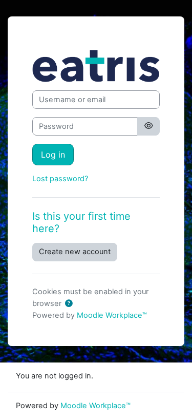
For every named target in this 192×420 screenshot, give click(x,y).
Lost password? (60, 178)
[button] (68, 304)
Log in (53, 154)
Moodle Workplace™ (112, 315)
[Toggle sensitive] (148, 126)
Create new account (75, 251)
